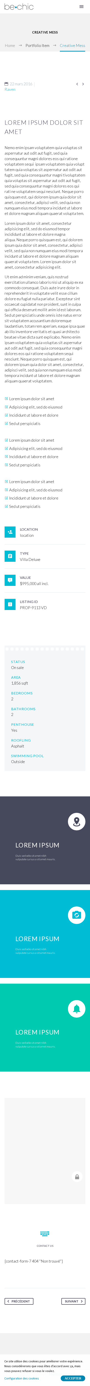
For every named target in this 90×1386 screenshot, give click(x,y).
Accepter (73, 1378)
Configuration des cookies (21, 1378)
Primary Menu (81, 6)
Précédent (21, 1301)
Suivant (71, 1301)
